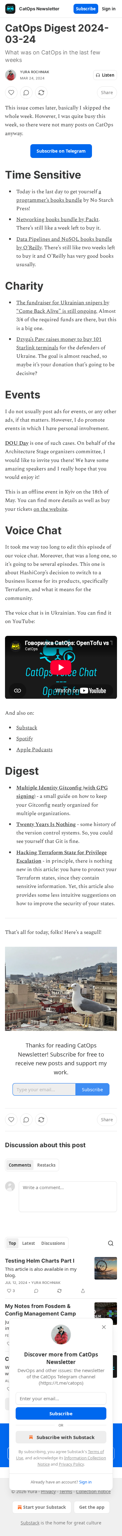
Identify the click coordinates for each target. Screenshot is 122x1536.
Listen (108, 75)
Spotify (24, 739)
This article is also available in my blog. (41, 1272)
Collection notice (93, 1491)
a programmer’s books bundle (58, 196)
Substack (26, 728)
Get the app (91, 1507)
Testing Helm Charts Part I (39, 1261)
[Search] (110, 1243)
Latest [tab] (28, 1243)
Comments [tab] (20, 1165)
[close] (104, 1327)
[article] (61, 1276)
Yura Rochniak (34, 72)
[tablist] (32, 1165)
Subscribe (86, 9)
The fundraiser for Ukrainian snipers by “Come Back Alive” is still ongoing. (62, 307)
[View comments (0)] (26, 92)
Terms (65, 1491)
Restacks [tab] (46, 1165)
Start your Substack (44, 1507)
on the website (50, 509)
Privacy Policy (71, 1464)
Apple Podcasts (34, 750)
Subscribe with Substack (65, 1437)
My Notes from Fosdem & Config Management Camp (40, 1310)
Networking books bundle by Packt (57, 219)
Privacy (48, 1491)
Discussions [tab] (53, 1243)
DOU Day (16, 443)
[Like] (11, 92)
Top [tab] (12, 1243)
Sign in (109, 9)
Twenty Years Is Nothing (46, 824)
